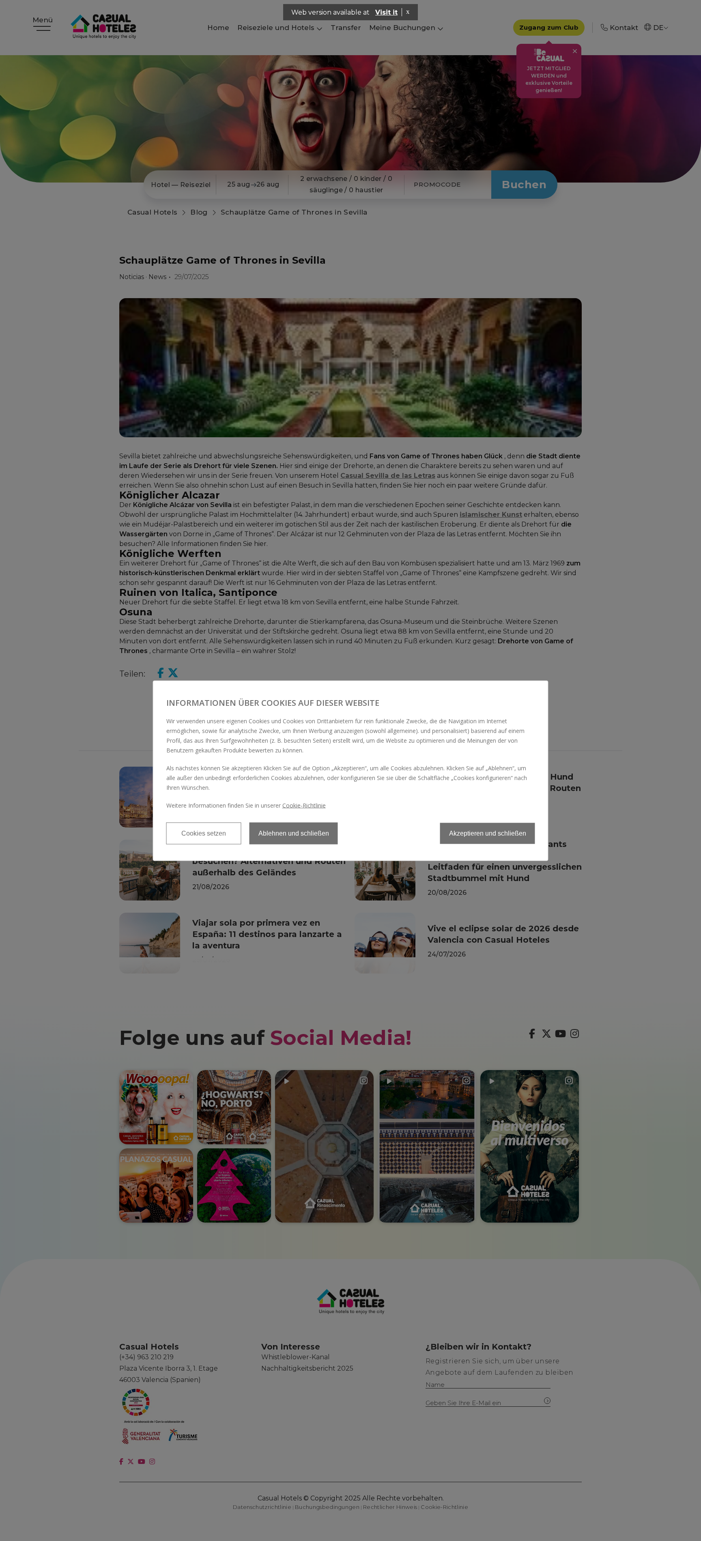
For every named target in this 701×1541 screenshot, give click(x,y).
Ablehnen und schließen (293, 833)
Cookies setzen (203, 833)
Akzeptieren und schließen (487, 833)
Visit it (386, 12)
